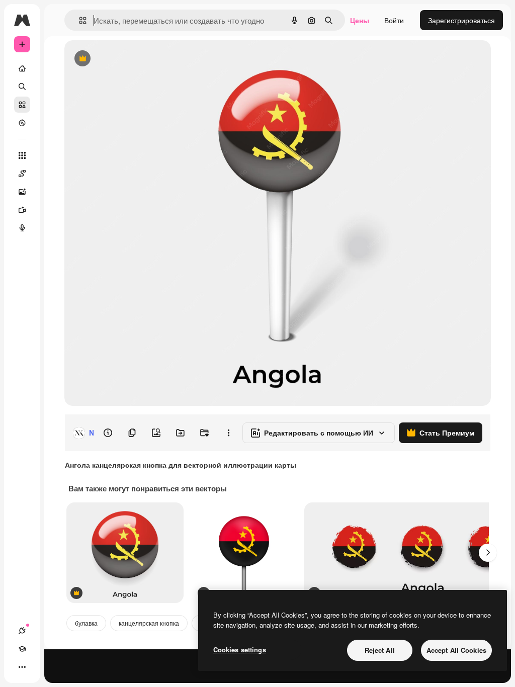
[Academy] (22, 649)
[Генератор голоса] (22, 228)
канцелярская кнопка (149, 623)
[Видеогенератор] (22, 210)
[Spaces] (22, 173)
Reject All (380, 650)
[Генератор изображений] (22, 192)
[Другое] (22, 667)
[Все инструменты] (22, 155)
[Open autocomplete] (79, 20)
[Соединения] (22, 631)
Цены (359, 20)
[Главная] (22, 68)
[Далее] (488, 552)
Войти (394, 20)
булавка (86, 623)
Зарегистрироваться (461, 20)
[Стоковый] (22, 105)
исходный (132, 59)
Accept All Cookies (456, 650)
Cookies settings (239, 649)
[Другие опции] (228, 433)
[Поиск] (22, 86)
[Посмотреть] (22, 123)
